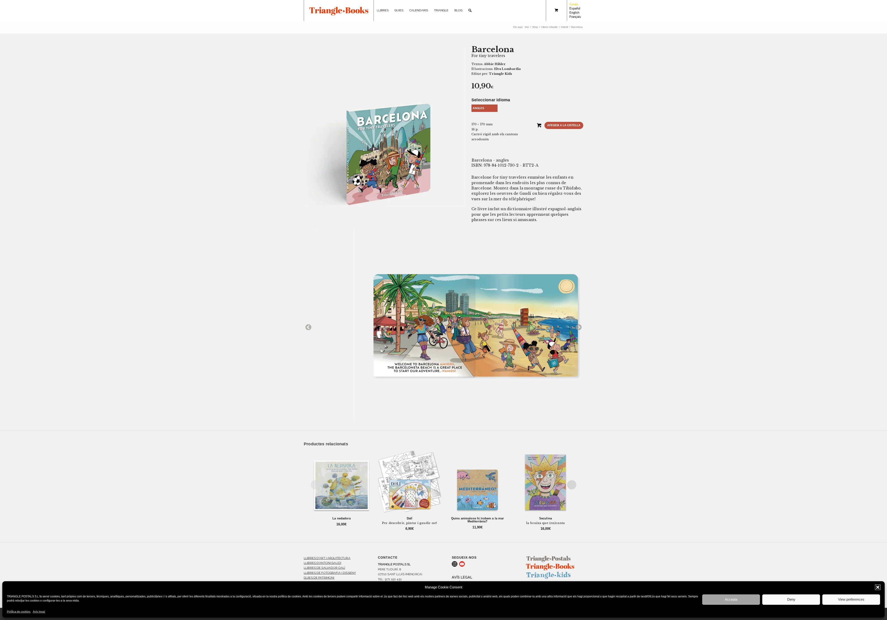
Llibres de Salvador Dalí (324, 567)
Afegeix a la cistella (563, 125)
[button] (877, 587)
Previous (307, 326)
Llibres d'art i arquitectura (327, 558)
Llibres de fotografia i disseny (330, 573)
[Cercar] (469, 10)
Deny (791, 599)
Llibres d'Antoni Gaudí (322, 563)
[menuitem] (383, 10)
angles (478, 108)
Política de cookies (18, 611)
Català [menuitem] (573, 4)
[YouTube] (462, 564)
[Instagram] (454, 564)
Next (577, 326)
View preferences (851, 599)
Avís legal (39, 611)
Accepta (731, 599)
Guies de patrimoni (319, 577)
